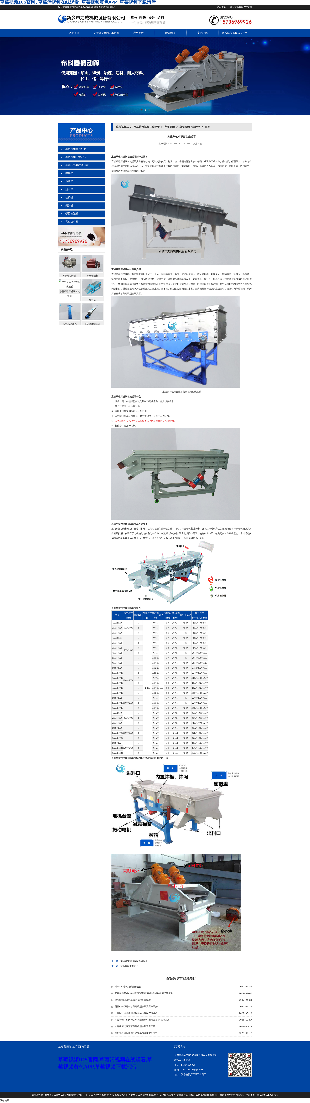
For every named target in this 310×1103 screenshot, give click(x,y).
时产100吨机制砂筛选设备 (128, 986)
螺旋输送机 (71, 213)
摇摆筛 (69, 173)
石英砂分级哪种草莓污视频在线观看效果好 (136, 1006)
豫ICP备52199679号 (267, 1095)
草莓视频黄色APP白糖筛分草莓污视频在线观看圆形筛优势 (144, 993)
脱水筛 (69, 189)
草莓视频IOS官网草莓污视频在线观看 (138, 127)
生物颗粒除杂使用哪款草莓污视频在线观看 (136, 1013)
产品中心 (221, 7)
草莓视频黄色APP (75, 149)
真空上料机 (71, 221)
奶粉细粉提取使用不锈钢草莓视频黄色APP (136, 1033)
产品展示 (138, 33)
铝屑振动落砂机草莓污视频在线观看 (133, 1000)
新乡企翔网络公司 (236, 1095)
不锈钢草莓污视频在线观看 (134, 961)
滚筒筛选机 (182, 1095)
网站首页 (74, 33)
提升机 (69, 205)
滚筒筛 (69, 181)
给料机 (69, 197)
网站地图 (4, 1100)
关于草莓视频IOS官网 (106, 33)
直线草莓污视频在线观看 (201, 1095)
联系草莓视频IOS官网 (241, 7)
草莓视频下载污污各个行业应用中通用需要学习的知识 (142, 1020)
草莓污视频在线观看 (77, 165)
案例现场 (202, 33)
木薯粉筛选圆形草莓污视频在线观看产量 (135, 1026)
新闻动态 (170, 33)
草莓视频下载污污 (75, 157)
